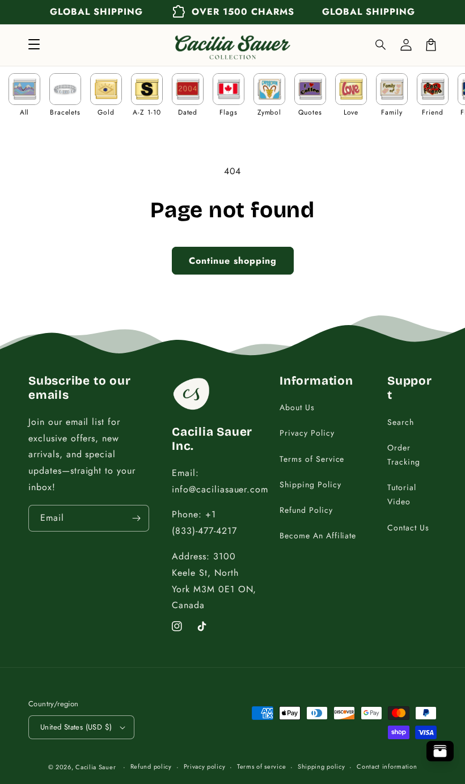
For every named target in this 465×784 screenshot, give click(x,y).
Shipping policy (321, 766)
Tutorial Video (401, 494)
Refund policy (151, 766)
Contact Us (408, 527)
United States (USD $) (76, 727)
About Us (297, 407)
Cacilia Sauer (95, 767)
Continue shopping (233, 260)
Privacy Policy (307, 433)
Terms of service (261, 766)
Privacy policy (205, 766)
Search (400, 422)
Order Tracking (403, 454)
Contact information (387, 766)
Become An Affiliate (318, 535)
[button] (381, 44)
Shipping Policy (310, 484)
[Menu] (34, 44)
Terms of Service (312, 459)
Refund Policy (306, 510)
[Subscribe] (136, 518)
